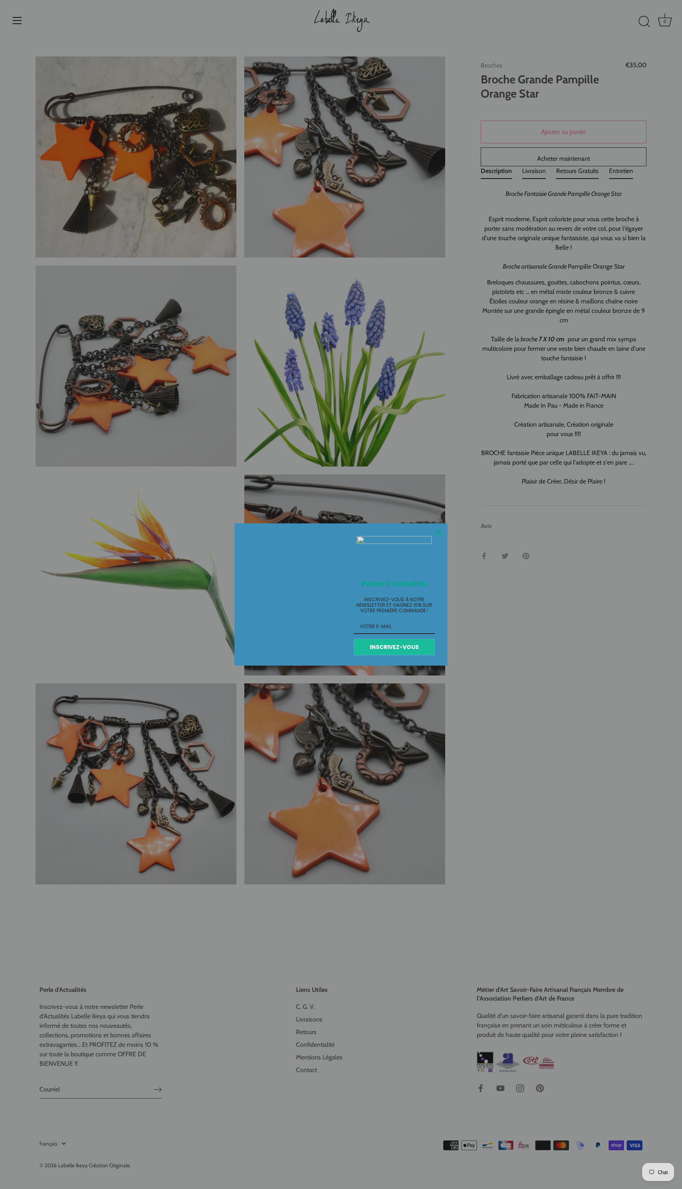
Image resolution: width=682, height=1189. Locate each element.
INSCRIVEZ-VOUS (394, 647)
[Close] (438, 532)
